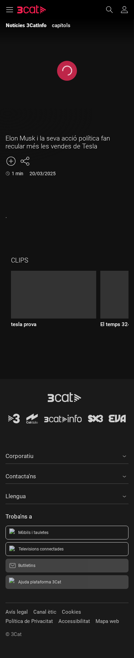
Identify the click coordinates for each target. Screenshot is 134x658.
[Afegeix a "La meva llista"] (10, 161)
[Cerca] (112, 9)
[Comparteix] (24, 161)
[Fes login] (124, 9)
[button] (67, 455)
